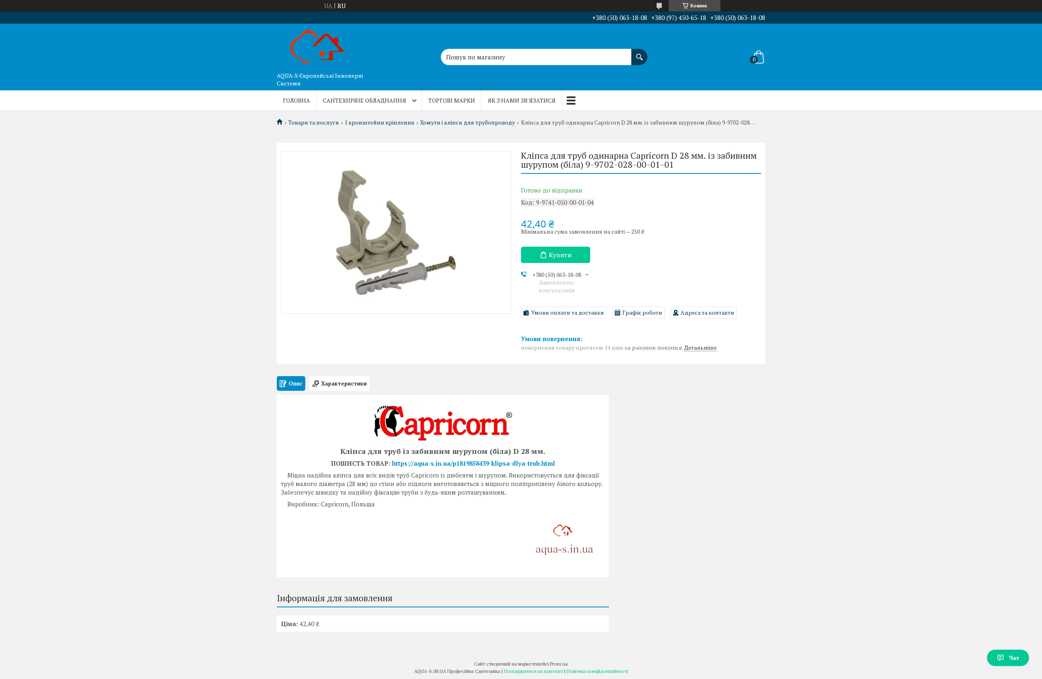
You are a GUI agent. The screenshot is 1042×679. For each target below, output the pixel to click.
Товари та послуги (313, 122)
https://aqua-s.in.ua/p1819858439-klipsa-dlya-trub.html (473, 463)
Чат (1014, 657)
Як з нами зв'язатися (522, 100)
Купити (560, 254)
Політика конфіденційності (597, 671)
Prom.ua (559, 664)
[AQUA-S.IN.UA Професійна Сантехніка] (317, 46)
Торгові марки (451, 100)
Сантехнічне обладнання (364, 100)
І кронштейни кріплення (379, 122)
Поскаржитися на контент (533, 671)
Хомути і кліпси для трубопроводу (467, 122)
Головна (296, 100)
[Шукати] (639, 53)
